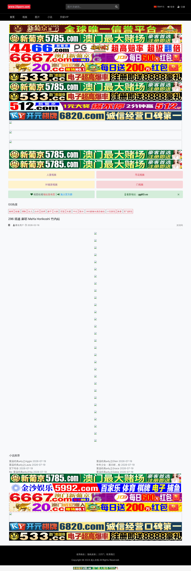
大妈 (56, 211)
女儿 (30, 211)
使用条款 (80, 554)
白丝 (37, 211)
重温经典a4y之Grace (107, 468)
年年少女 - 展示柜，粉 (108, 464)
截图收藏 (44, 194)
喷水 (82, 211)
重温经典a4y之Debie (107, 471)
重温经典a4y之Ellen (107, 461)
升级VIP (64, 16)
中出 (75, 211)
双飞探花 (128, 211)
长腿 (69, 211)
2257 (101, 554)
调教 (24, 211)
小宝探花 (111, 211)
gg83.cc (143, 194)
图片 (37, 16)
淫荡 (62, 211)
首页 (12, 16)
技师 (43, 211)
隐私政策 (91, 554)
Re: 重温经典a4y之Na (21, 471)
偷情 (11, 211)
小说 (49, 16)
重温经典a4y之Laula (20, 464)
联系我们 (110, 554)
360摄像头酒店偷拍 (95, 211)
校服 (17, 211)
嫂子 (49, 211)
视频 (24, 16)
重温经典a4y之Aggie (20, 461)
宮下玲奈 (14, 468)
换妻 (119, 211)
